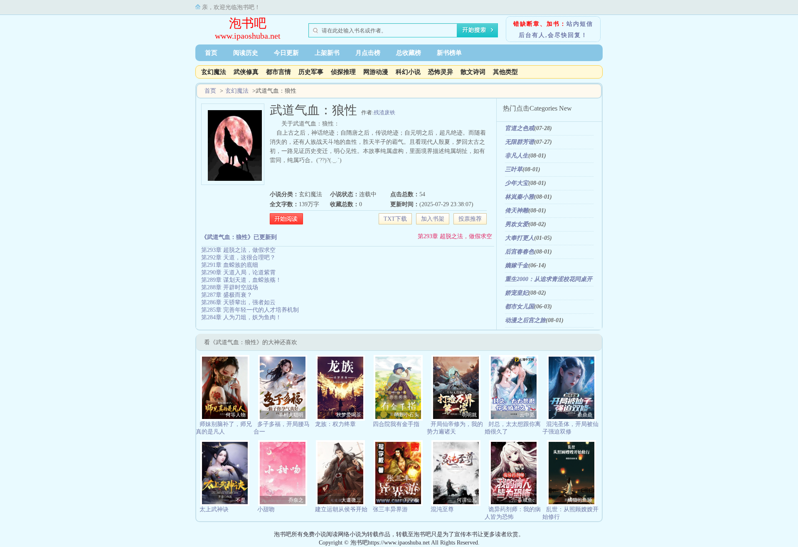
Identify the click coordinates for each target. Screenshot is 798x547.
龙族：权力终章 (335, 424)
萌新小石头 (406, 415)
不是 (241, 500)
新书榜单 (449, 52)
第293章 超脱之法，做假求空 (455, 236)
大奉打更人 (519, 238)
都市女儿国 (519, 306)
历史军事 (310, 72)
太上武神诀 (214, 509)
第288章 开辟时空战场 (229, 287)
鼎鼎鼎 (584, 415)
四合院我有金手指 (396, 424)
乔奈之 (295, 500)
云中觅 (527, 415)
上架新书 (327, 52)
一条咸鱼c (523, 500)
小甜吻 (266, 509)
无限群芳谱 (519, 142)
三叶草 (513, 169)
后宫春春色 (519, 252)
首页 (211, 52)
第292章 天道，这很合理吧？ (238, 257)
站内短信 (579, 24)
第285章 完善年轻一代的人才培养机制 (250, 310)
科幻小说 (408, 72)
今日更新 (286, 52)
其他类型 (505, 72)
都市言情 (278, 72)
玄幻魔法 (213, 72)
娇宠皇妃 (516, 293)
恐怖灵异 (440, 72)
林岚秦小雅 (519, 197)
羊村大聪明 (290, 415)
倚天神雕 (516, 210)
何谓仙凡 (467, 500)
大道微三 (351, 500)
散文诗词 (473, 72)
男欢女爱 (516, 224)
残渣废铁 (384, 112)
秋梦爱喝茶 (348, 415)
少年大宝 (516, 183)
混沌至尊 (442, 509)
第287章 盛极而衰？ (226, 295)
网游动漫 (375, 72)
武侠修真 (246, 72)
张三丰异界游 (390, 509)
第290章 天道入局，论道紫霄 (238, 272)
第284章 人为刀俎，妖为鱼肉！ (241, 317)
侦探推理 (343, 72)
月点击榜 (367, 52)
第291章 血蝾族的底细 (229, 265)
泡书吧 (247, 23)
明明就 (469, 415)
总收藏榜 (408, 52)
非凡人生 (516, 156)
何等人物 (236, 415)
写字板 (411, 500)
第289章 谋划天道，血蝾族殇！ (241, 280)
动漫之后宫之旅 (525, 320)
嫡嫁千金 (516, 265)
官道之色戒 (519, 128)
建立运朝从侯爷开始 (341, 509)
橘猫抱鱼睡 (579, 500)
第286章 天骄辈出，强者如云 (238, 302)
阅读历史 (245, 52)
